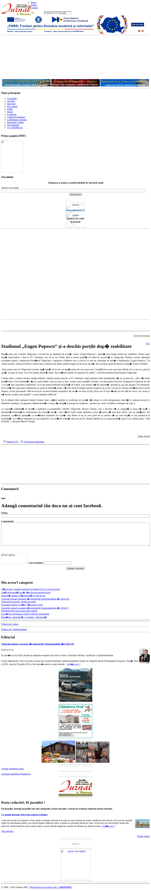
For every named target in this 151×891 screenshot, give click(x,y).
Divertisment (13, 125)
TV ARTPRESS (15, 127)
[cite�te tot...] (73, 664)
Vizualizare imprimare (34, 441)
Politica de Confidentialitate (14, 629)
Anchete (11, 101)
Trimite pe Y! (12, 441)
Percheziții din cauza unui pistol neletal (19, 611)
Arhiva (34, 5)
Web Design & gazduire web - (50, 887)
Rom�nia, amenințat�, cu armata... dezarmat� (24, 617)
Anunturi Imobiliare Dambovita (16, 774)
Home (33, 2)
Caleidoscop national (17, 119)
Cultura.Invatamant (16, 117)
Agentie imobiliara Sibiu (12, 768)
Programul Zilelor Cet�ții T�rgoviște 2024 (22, 605)
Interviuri (11, 104)
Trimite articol (143, 836)
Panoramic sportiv (15, 122)
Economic (12, 114)
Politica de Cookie (9, 624)
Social (10, 111)
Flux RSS (39, 13)
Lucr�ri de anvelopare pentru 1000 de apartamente (25, 614)
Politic (10, 109)
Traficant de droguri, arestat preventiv (18, 601)
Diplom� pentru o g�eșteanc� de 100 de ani (23, 595)
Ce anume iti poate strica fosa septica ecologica (24, 814)
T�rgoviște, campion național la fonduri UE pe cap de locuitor (30, 589)
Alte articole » (7, 831)
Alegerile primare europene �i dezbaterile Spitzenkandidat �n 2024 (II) (35, 599)
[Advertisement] (75, 57)
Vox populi (12, 106)
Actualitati (12, 98)
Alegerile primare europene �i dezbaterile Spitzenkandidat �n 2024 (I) (34, 608)
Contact (34, 7)
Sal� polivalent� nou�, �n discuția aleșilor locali (25, 592)
